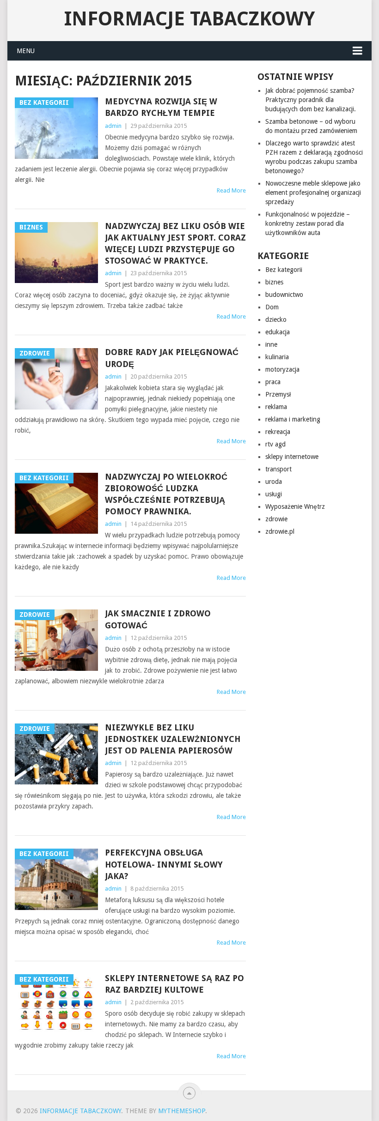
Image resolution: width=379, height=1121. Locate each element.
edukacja (277, 332)
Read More (231, 190)
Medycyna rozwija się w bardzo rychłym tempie (161, 107)
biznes (274, 282)
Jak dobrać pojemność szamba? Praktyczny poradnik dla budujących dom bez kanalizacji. (310, 100)
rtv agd (275, 444)
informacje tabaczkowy (189, 19)
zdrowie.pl (279, 531)
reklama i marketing (292, 419)
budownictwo (284, 294)
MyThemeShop (181, 1111)
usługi (273, 494)
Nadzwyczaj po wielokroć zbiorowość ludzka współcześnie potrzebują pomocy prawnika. (166, 494)
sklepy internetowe (291, 456)
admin (113, 125)
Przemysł (278, 394)
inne (271, 344)
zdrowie (276, 519)
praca (273, 382)
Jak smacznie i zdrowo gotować (158, 619)
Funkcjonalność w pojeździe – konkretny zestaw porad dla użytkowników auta (307, 223)
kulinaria (277, 357)
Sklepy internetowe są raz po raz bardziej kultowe (174, 983)
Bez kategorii (283, 269)
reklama (276, 406)
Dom (272, 307)
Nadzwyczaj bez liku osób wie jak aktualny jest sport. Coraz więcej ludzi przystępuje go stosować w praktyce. (175, 243)
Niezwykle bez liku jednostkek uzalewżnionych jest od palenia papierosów (172, 739)
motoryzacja (282, 369)
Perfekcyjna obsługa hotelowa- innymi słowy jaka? (164, 864)
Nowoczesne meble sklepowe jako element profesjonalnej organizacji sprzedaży (313, 192)
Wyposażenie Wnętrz (295, 506)
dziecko (276, 319)
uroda (273, 481)
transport (278, 469)
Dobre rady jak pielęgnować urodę (171, 357)
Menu (26, 50)
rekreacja (277, 431)
